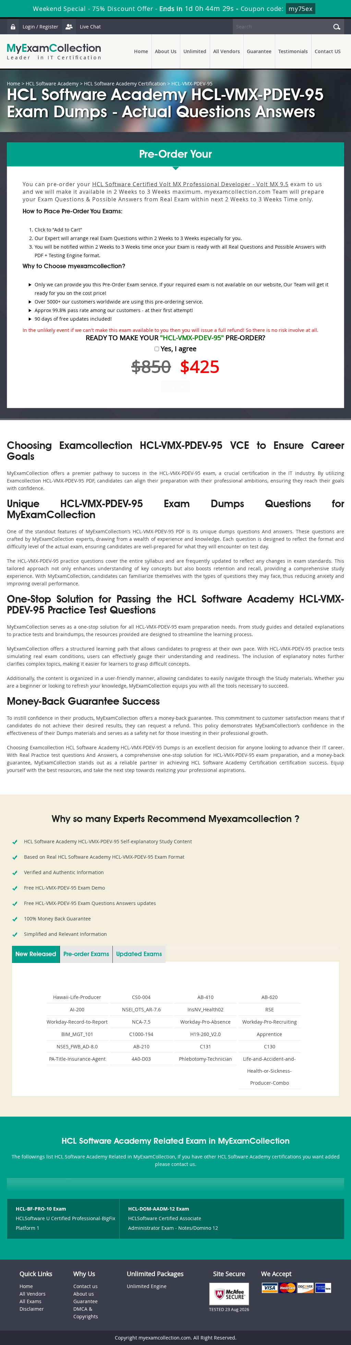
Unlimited (194, 51)
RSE (269, 1009)
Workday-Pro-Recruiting (269, 1022)
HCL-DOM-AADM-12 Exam (158, 1208)
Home (141, 51)
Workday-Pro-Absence (205, 1022)
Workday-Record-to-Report (77, 1022)
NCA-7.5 (141, 1022)
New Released (35, 954)
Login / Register (40, 26)
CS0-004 (141, 997)
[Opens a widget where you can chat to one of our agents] (304, 1306)
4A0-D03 (141, 1059)
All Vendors (226, 51)
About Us (166, 51)
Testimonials (293, 51)
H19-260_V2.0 (205, 1034)
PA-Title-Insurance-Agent (77, 1059)
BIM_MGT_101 (77, 1034)
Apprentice (269, 1034)
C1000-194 (141, 1034)
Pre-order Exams (86, 954)
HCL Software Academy (52, 83)
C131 (205, 1046)
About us (83, 1293)
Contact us (85, 1286)
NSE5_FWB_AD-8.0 (77, 1046)
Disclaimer (32, 1309)
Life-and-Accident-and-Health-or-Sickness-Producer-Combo (269, 1071)
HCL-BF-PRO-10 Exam (41, 1208)
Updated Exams (139, 954)
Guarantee (259, 51)
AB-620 (270, 997)
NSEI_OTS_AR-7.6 (141, 1009)
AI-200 (77, 1009)
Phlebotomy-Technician (205, 1059)
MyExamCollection (54, 51)
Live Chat (90, 26)
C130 (269, 1046)
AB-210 (141, 1046)
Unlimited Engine (147, 1286)
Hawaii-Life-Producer (77, 997)
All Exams (30, 1301)
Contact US (328, 51)
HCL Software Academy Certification (125, 83)
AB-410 (205, 997)
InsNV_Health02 (205, 1009)
